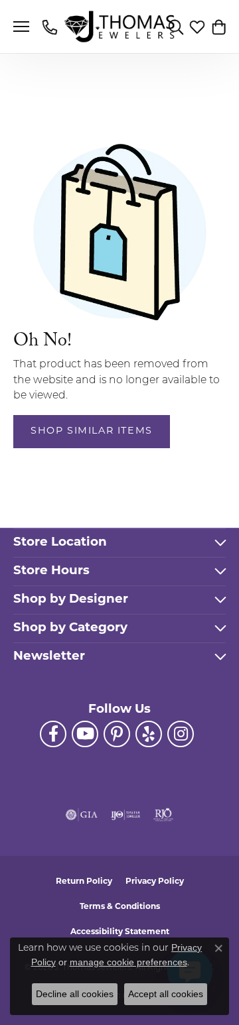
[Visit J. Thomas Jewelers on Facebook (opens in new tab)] (53, 734)
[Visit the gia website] (82, 815)
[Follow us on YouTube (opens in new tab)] (85, 734)
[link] (51, 26)
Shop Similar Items (92, 431)
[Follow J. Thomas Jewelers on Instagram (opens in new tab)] (180, 734)
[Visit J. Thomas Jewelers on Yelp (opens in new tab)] (148, 734)
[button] (176, 26)
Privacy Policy (154, 882)
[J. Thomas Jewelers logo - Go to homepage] (120, 26)
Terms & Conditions (120, 907)
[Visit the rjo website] (163, 815)
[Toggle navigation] (21, 26)
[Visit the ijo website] (126, 815)
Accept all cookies (165, 994)
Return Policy (84, 882)
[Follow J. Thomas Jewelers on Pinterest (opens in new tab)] (117, 734)
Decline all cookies (75, 994)
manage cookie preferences (128, 962)
